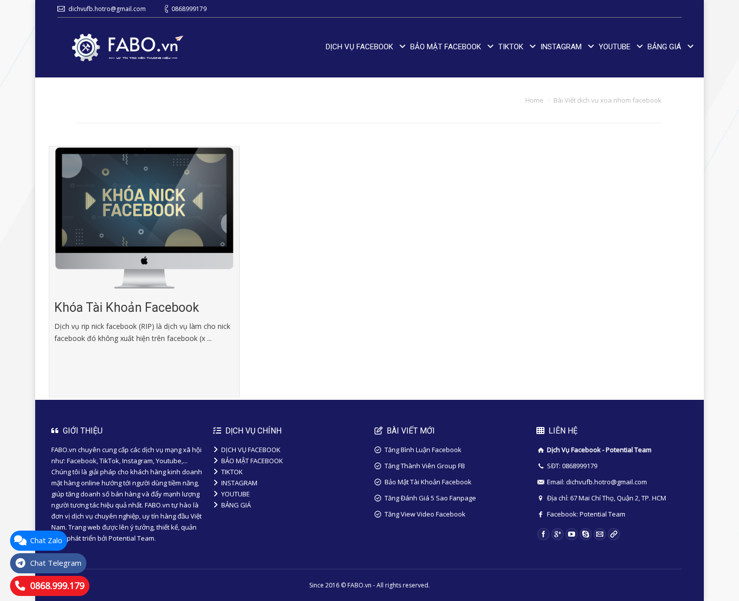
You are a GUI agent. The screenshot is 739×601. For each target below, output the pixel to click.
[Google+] (557, 534)
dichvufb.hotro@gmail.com (107, 9)
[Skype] (586, 534)
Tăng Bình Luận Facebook (423, 449)
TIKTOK (232, 471)
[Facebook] (543, 534)
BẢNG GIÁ (236, 504)
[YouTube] (572, 534)
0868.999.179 (57, 585)
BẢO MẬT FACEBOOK (252, 460)
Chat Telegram (55, 563)
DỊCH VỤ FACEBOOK (251, 449)
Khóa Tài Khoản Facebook (126, 307)
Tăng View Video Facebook (425, 514)
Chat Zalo (46, 540)
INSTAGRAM (239, 482)
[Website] (614, 534)
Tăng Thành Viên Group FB (425, 465)
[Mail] (600, 534)
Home (534, 100)
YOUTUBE (235, 493)
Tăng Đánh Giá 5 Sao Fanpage (430, 497)
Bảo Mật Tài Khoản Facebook (428, 481)
